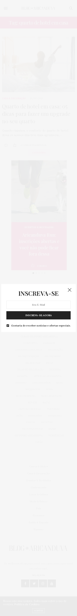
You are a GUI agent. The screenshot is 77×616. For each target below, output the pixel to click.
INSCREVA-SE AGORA (38, 315)
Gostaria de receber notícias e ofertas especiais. (41, 325)
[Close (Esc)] (70, 290)
